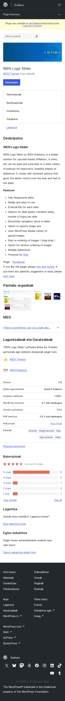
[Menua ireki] (60, 5)
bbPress (9, 637)
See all (58, 500)
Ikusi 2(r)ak (56, 423)
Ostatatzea (9, 583)
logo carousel (46, 437)
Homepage (18, 262)
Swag (39, 616)
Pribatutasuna (11, 589)
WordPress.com (14, 626)
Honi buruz (9, 572)
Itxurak (38, 577)
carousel (33, 431)
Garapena (12, 119)
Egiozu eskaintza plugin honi (19, 552)
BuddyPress (11, 643)
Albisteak (8, 577)
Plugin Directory (11, 14)
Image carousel (46, 431)
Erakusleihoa (41, 572)
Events (38, 604)
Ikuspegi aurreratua (14, 446)
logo (58, 431)
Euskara (15, 657)
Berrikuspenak (14, 102)
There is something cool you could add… (26, 327)
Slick (25, 254)
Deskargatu (11, 82)
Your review (10, 500)
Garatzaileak (10, 610)
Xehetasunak (13, 94)
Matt (7, 632)
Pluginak (39, 583)
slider (58, 437)
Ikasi (6, 599)
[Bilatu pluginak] (36, 36)
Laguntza (11, 127)
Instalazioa (12, 111)
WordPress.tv (12, 616)
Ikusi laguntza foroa (14, 523)
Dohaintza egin (44, 610)
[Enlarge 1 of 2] (27, 294)
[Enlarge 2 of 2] (57, 294)
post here (8, 276)
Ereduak (39, 589)
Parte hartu (40, 599)
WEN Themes (11, 73)
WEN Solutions (18, 370)
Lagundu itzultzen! (32, 25)
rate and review (45, 266)
